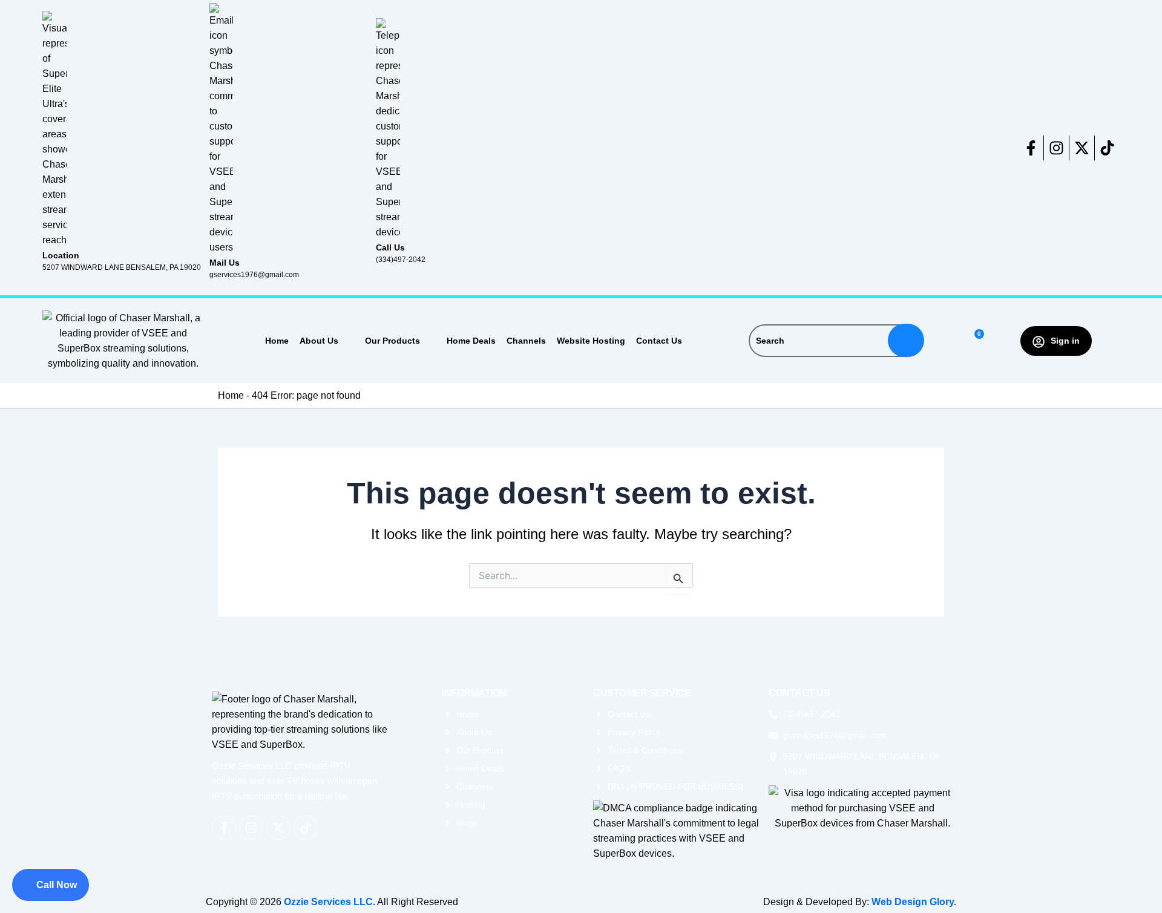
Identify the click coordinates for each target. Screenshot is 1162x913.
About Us (319, 340)
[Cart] (974, 341)
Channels (526, 340)
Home (277, 340)
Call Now (56, 885)
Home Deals (471, 340)
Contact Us (659, 340)
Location (60, 255)
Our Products (392, 340)
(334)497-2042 (400, 259)
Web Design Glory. (914, 902)
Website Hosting (591, 340)
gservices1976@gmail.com (254, 274)
